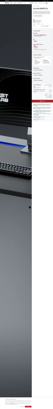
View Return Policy (37, 117)
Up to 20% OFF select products (15, 0)
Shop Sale (45, 0)
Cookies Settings (22, 406)
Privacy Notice (12, 403)
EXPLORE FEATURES (37, 15)
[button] (39, 3)
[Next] (30, 207)
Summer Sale (7, 0)
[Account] (41, 3)
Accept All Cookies (28, 406)
